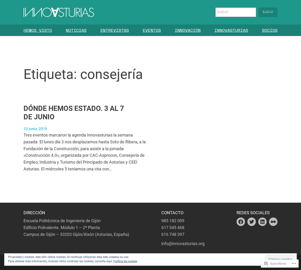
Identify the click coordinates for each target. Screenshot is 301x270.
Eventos (152, 30)
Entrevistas (114, 30)
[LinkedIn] (262, 222)
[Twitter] (251, 222)
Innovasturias (231, 30)
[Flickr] (273, 222)
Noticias (76, 30)
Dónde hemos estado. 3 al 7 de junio (74, 112)
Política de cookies (125, 261)
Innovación (188, 30)
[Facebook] (241, 222)
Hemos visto (38, 30)
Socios (269, 30)
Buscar (268, 12)
